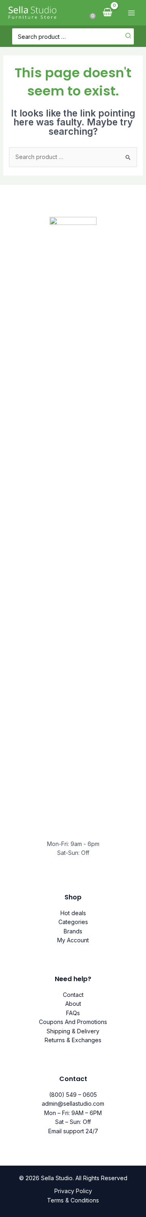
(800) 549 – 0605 (73, 1094)
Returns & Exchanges (73, 1040)
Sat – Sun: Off (73, 1121)
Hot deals (73, 913)
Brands (73, 931)
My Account (73, 940)
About (73, 1003)
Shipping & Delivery (73, 1031)
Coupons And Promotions (73, 1021)
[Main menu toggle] (131, 13)
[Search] (128, 36)
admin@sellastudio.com (73, 1103)
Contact (73, 994)
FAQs (73, 1012)
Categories (73, 921)
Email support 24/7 (73, 1131)
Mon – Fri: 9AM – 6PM (73, 1112)
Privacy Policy (73, 1190)
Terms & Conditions (73, 1200)
